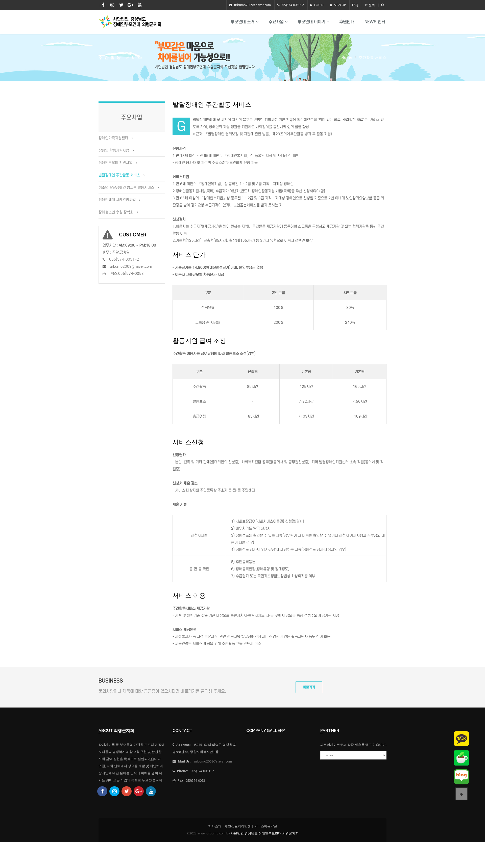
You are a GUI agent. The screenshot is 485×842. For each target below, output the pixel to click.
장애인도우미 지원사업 (115, 162)
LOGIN (318, 5)
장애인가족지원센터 (113, 138)
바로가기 (309, 687)
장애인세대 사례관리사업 (117, 200)
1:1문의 (370, 5)
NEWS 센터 (375, 21)
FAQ (355, 5)
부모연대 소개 (243, 21)
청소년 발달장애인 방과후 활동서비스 (126, 187)
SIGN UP (339, 5)
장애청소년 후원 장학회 (116, 212)
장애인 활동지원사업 (114, 150)
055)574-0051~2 (292, 5)
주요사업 (277, 21)
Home (346, 57)
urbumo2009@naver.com (252, 5)
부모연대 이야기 (312, 21)
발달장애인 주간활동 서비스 (119, 175)
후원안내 (346, 21)
